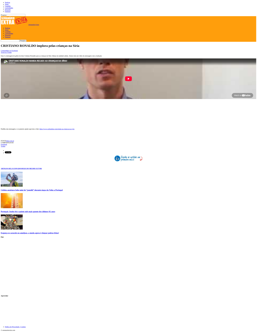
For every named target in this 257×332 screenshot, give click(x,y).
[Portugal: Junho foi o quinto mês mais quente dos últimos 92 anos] (12, 207)
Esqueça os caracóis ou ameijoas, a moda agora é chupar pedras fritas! (30, 233)
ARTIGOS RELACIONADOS (11, 168)
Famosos (7, 11)
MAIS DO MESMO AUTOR (32, 168)
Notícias (7, 2)
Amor (7, 4)
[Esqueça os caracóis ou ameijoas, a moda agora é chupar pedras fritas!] (12, 229)
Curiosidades (9, 8)
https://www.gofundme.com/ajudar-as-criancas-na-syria (56, 129)
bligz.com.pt (10, 141)
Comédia (8, 6)
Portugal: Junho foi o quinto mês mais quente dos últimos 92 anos (28, 211)
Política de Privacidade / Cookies (15, 327)
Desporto (8, 10)
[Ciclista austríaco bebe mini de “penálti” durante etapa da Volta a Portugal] (12, 186)
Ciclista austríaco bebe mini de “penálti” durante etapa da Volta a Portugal (32, 190)
